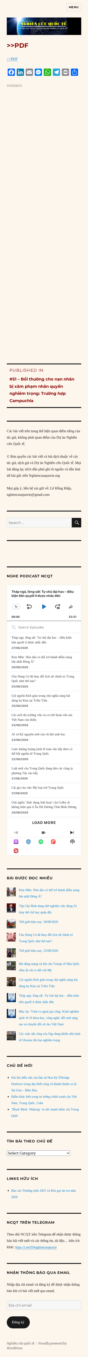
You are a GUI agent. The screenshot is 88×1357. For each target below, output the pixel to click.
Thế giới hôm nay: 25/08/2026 (38, 950)
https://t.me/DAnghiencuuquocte (36, 1247)
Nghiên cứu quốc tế (20, 1343)
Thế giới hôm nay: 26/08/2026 (38, 922)
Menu (74, 7)
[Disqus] (44, 164)
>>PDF (12, 59)
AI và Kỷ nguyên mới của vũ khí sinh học (38, 734)
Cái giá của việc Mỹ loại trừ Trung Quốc (38, 787)
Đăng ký (18, 1322)
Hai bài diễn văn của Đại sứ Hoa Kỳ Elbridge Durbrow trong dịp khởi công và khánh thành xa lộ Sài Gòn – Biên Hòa (43, 1084)
